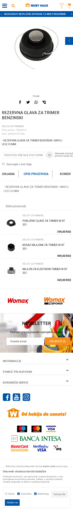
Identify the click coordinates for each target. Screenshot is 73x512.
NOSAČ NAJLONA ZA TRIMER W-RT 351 (43, 246)
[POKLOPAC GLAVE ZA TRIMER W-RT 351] (11, 223)
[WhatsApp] (36, 102)
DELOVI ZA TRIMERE (13, 126)
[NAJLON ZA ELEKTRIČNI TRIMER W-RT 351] (11, 271)
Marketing (43, 493)
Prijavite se (58, 341)
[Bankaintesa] (36, 438)
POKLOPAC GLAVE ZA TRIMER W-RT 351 (43, 222)
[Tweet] (28, 102)
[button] (13, 5)
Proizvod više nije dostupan (23, 155)
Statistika (26, 493)
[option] (36, 47)
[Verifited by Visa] (40, 448)
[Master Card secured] (20, 448)
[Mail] (52, 102)
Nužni (11, 493)
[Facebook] (20, 102)
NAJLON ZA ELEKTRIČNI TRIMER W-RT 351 (45, 271)
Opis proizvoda (36, 174)
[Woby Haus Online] (36, 6)
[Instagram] (26, 397)
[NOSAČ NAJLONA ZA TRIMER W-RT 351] (11, 247)
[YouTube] (16, 397)
